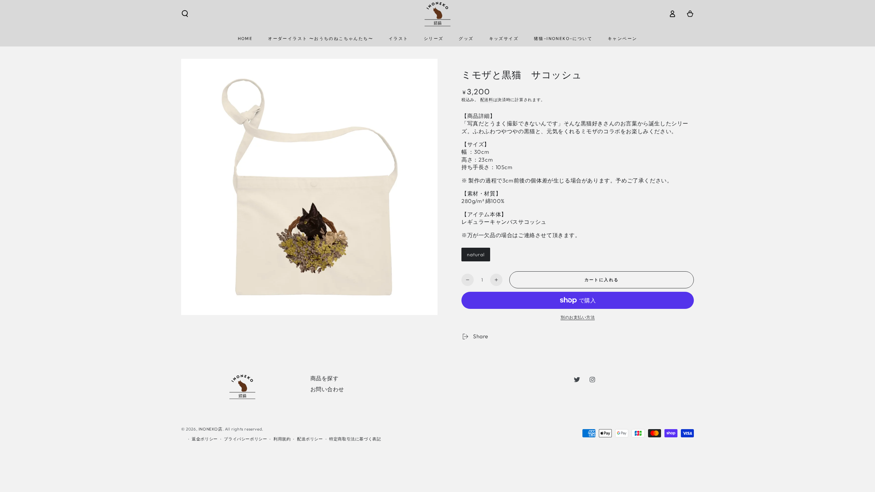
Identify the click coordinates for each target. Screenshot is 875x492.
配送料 (486, 99)
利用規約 (282, 438)
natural (476, 254)
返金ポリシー (205, 438)
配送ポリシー (310, 438)
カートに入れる (601, 279)
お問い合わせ (327, 389)
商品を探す (324, 378)
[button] (185, 13)
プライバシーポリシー (245, 438)
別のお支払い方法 (578, 317)
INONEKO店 (211, 429)
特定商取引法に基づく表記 (355, 438)
